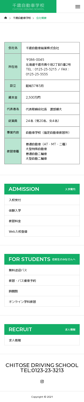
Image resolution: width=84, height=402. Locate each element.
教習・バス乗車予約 (22, 280)
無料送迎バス (18, 270)
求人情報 (15, 340)
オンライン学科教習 (22, 301)
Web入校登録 (18, 231)
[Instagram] (42, 381)
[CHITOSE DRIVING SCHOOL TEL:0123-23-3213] (28, 6)
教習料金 (15, 221)
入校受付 (15, 200)
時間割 (13, 291)
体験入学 (15, 210)
